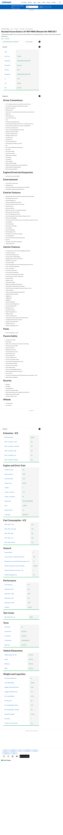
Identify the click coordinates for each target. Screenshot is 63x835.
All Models (7, 38)
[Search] (60, 2)
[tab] (21, 46)
